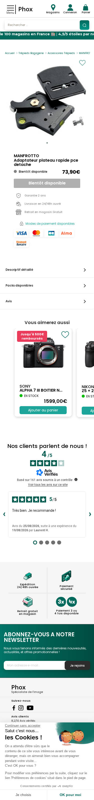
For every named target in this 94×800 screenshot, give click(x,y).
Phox (25, 9)
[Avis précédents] (4, 514)
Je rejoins (77, 665)
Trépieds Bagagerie (31, 53)
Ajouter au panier (43, 410)
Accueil (10, 53)
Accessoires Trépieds (61, 53)
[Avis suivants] (89, 514)
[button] (47, 143)
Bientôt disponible (47, 183)
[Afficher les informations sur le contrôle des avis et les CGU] (76, 479)
